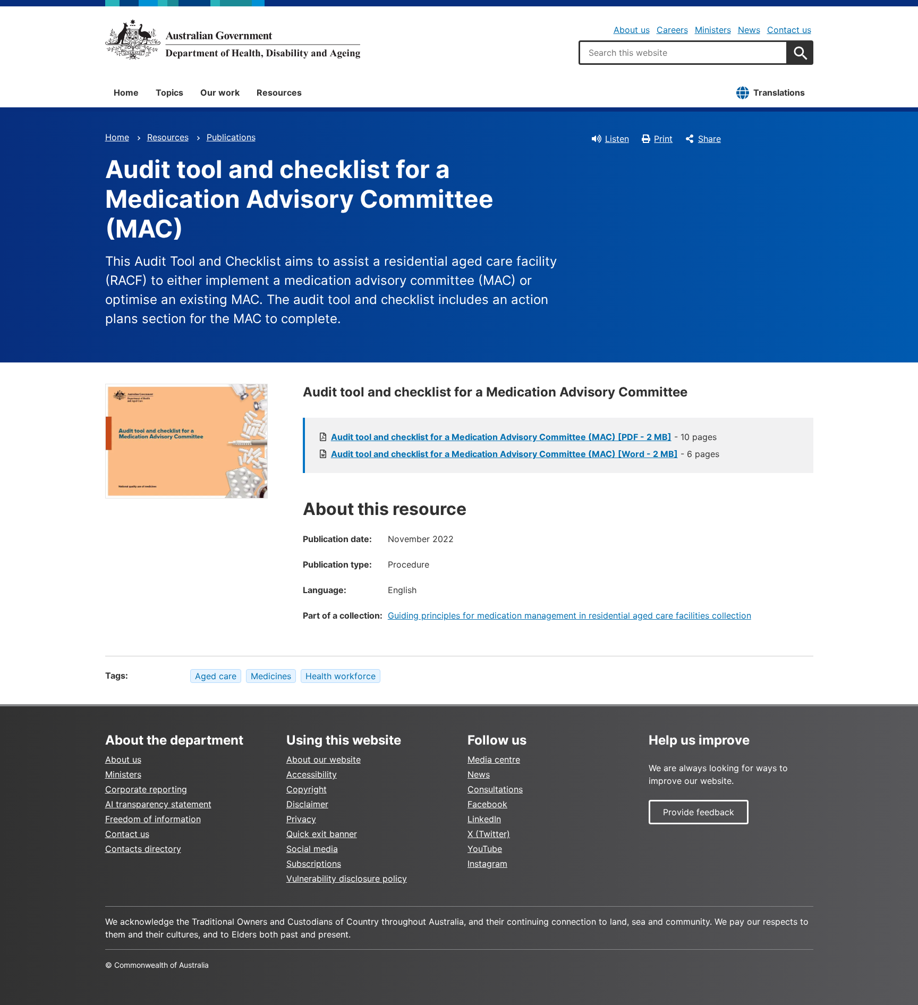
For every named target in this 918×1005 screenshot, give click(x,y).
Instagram (487, 863)
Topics (169, 92)
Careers (672, 29)
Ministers (713, 29)
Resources (279, 92)
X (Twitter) (489, 834)
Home (126, 92)
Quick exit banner (321, 834)
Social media (312, 848)
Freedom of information (153, 819)
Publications (231, 137)
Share (709, 138)
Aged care (215, 676)
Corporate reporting (146, 789)
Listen (617, 138)
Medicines (271, 676)
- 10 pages (524, 437)
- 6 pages (525, 454)
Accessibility (311, 774)
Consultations (495, 789)
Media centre (494, 759)
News (749, 29)
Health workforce (340, 676)
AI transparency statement (158, 804)
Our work (220, 92)
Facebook (487, 804)
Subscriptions (313, 863)
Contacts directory (143, 848)
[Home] (232, 39)
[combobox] (683, 52)
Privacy (301, 819)
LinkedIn (484, 819)
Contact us (789, 29)
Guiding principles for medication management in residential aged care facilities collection (569, 615)
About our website (323, 759)
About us (632, 29)
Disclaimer (307, 804)
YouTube (485, 848)
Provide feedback (698, 812)
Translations (779, 92)
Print (663, 138)
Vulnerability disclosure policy (346, 878)
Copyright (306, 789)
